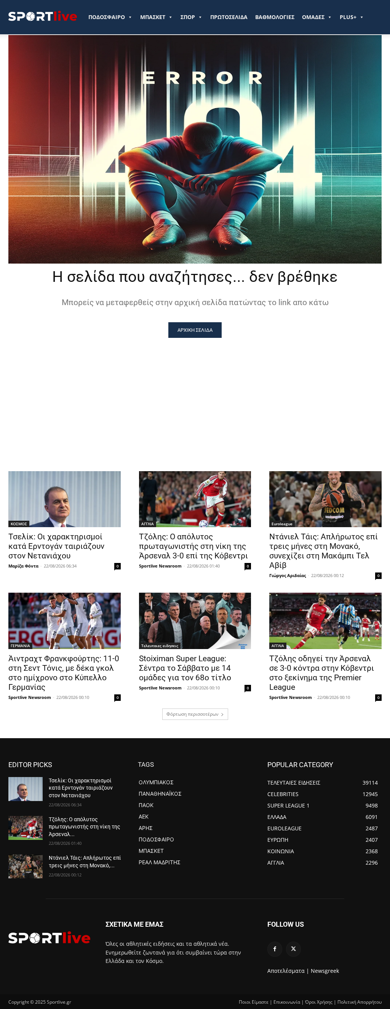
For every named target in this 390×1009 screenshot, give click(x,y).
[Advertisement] (195, 395)
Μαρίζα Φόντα (23, 566)
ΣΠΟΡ (188, 17)
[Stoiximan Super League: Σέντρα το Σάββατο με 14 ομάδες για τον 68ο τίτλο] (195, 621)
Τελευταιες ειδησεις (159, 645)
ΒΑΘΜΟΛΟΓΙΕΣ (274, 17)
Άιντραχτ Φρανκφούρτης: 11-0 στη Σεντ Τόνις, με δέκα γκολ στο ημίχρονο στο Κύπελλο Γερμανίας (63, 673)
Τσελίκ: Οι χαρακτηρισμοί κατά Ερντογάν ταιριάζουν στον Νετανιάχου (56, 546)
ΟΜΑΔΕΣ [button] (313, 17)
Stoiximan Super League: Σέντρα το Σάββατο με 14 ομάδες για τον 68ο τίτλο (185, 668)
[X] (293, 949)
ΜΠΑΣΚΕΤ (152, 17)
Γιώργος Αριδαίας (287, 575)
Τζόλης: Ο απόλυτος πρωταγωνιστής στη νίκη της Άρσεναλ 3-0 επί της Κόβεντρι (193, 546)
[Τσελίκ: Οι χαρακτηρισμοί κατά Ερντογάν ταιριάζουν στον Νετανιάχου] (64, 499)
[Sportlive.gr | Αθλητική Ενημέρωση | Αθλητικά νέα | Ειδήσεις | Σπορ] (49, 937)
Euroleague (282, 523)
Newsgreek (325, 970)
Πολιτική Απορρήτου (359, 1002)
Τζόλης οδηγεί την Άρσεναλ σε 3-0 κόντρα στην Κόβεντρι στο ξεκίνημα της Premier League (321, 673)
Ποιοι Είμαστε (254, 1002)
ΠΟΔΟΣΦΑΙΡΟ (106, 17)
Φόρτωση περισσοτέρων (192, 714)
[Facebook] (274, 949)
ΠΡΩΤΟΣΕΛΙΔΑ (229, 17)
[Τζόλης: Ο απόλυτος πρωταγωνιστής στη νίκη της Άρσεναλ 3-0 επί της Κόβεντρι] (195, 499)
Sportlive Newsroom (160, 566)
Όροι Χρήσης (318, 1002)
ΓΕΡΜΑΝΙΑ (20, 645)
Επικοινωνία (286, 1002)
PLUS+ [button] (348, 17)
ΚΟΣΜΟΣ (19, 523)
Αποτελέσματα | (288, 970)
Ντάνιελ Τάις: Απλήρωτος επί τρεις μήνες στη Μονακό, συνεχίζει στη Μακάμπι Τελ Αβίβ (323, 551)
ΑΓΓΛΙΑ (147, 523)
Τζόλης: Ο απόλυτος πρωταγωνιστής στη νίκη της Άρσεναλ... (84, 826)
